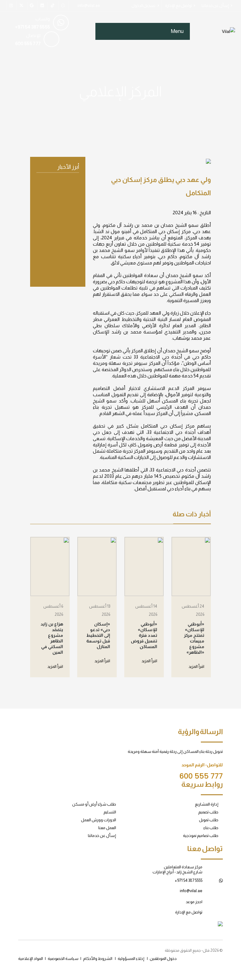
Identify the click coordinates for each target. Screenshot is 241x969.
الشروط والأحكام (97, 958)
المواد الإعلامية (30, 958)
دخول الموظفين (163, 958)
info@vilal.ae (89, 5)
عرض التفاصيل (61, 265)
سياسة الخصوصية (63, 958)
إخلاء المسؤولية (131, 958)
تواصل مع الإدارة (178, 5)
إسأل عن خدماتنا (215, 5)
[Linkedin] (62, 5)
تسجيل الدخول (143, 5)
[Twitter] (21, 5)
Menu (177, 31)
